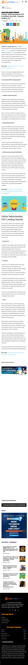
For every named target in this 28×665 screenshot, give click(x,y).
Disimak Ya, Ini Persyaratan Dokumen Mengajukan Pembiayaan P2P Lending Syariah (11, 191)
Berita (3, 12)
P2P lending (16, 12)
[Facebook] (7, 24)
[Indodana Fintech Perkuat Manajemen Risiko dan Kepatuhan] (22, 576)
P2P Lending (7, 50)
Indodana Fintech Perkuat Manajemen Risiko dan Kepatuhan (11, 575)
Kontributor (5, 21)
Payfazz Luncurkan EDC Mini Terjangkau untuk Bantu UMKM (10, 567)
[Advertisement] (14, 436)
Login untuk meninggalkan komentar (14, 505)
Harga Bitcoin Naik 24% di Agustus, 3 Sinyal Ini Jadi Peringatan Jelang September (11, 558)
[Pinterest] (14, 24)
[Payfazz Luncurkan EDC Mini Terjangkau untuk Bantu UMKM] (22, 568)
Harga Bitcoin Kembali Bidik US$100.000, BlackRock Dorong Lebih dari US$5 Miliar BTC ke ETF (10, 549)
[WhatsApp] (18, 24)
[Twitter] (11, 24)
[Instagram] (13, 610)
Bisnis (6, 12)
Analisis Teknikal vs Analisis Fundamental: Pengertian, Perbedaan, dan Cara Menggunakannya (10, 584)
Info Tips (11, 12)
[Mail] (15, 610)
